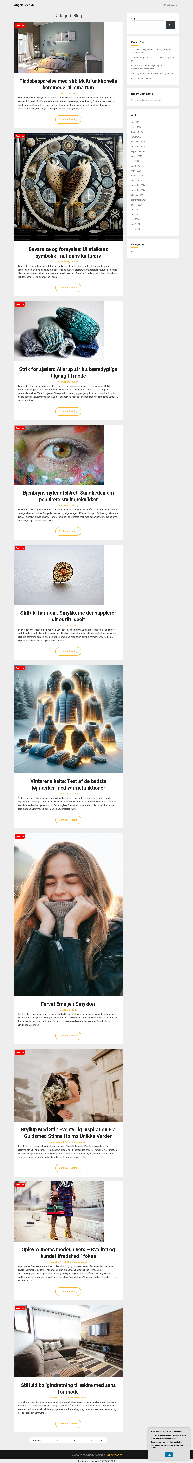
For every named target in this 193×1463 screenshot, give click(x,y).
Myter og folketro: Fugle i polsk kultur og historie (152, 73)
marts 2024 (136, 229)
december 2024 (138, 185)
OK (169, 1454)
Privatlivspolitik (171, 5)
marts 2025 (136, 171)
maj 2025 (135, 161)
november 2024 (138, 190)
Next (101, 1440)
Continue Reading (68, 119)
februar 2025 (137, 175)
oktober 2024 (137, 195)
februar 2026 (137, 132)
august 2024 (136, 205)
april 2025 (135, 166)
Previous (37, 1440)
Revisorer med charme (141, 78)
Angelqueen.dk (24, 5)
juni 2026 (135, 122)
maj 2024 (135, 219)
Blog (133, 252)
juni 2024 (135, 214)
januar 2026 (136, 137)
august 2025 (136, 156)
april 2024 (135, 224)
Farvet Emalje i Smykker (68, 1004)
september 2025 (138, 151)
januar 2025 (136, 180)
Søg (133, 18)
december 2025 (138, 142)
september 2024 (138, 200)
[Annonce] (59, 75)
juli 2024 (134, 209)
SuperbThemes (114, 1454)
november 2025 (138, 146)
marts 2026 (136, 127)
